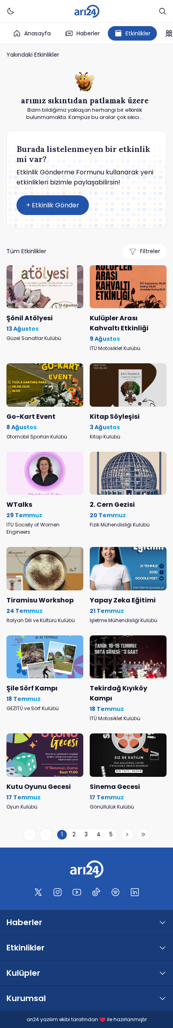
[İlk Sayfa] (29, 834)
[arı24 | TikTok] (96, 892)
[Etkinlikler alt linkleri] (163, 948)
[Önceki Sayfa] (45, 834)
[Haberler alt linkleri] (163, 922)
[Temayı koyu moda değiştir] (10, 11)
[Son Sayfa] (143, 834)
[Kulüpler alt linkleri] (163, 973)
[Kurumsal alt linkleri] (163, 998)
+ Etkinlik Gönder (52, 205)
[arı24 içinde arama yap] (162, 11)
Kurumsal (26, 998)
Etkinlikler (138, 33)
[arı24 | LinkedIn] (135, 892)
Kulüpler (23, 973)
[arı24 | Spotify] (115, 892)
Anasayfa (37, 33)
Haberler (88, 33)
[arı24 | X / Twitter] (38, 892)
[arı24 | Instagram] (57, 892)
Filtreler (150, 251)
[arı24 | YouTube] (77, 892)
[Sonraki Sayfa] (127, 834)
